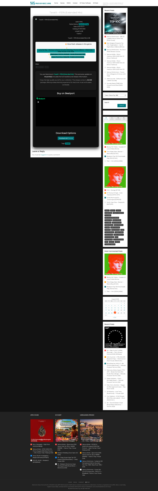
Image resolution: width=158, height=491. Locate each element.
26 (111, 313)
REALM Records (108, 239)
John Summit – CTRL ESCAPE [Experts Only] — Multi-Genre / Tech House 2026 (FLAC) (116, 358)
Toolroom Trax (108, 220)
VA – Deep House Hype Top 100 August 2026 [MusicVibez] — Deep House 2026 (68, 459)
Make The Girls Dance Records (111, 217)
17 (106, 310)
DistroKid (117, 241)
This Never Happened (110, 244)
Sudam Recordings (115, 227)
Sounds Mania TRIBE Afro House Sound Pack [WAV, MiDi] (115, 85)
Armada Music (108, 212)
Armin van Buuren (109, 237)
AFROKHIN (107, 229)
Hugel (122, 229)
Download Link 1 (66, 138)
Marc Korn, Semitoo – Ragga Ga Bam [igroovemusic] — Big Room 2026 (116, 386)
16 (124, 308)
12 (111, 308)
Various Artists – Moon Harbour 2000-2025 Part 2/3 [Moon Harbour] (115, 62)
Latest (112, 119)
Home (70, 482)
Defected (113, 210)
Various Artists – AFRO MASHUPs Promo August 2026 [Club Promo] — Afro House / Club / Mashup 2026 (43, 451)
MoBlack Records (109, 225)
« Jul (114, 317)
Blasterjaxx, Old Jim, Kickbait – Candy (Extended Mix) (68, 54)
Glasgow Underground (118, 212)
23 (124, 310)
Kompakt (107, 227)
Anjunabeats (108, 222)
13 (115, 308)
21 (118, 310)
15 (121, 308)
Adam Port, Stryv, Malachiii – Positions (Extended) (68, 57)
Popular (106, 119)
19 (111, 310)
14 (118, 308)
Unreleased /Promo (87, 415)
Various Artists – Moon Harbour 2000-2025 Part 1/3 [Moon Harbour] (115, 56)
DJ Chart (58, 415)
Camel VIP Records (119, 225)
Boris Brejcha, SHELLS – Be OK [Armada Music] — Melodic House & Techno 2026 (116, 365)
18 (109, 310)
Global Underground (118, 234)
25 (109, 313)
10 (106, 308)
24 (106, 313)
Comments (118, 119)
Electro (81, 24)
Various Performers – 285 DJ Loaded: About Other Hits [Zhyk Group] (115, 38)
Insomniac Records (109, 232)
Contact (81, 482)
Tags (124, 119)
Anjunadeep (108, 215)
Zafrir (106, 241)
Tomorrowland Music (118, 239)
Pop (87, 24)
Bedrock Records (116, 220)
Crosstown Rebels (119, 232)
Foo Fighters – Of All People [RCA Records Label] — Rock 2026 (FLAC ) (116, 398)
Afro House (34, 415)
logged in (44, 155)
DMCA (75, 482)
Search (107, 102)
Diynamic (111, 241)
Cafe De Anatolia (108, 234)
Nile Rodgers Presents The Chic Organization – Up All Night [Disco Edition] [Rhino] (115, 45)
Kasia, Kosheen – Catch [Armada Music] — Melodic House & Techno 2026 (115, 380)
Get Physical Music (117, 222)
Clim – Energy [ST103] (113, 190)
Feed (88, 482)
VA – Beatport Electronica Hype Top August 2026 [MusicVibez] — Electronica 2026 (67, 466)
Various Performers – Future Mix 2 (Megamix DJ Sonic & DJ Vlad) (116, 74)
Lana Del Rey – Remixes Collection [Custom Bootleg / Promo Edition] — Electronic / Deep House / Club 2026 (66, 50)
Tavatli (68, 143)
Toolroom (118, 210)
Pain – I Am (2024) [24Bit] (115, 161)
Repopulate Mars (115, 229)
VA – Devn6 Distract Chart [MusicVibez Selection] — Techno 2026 (115, 404)
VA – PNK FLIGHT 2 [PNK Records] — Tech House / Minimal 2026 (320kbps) (115, 352)
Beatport (107, 210)
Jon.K (116, 237)
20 (115, 310)
